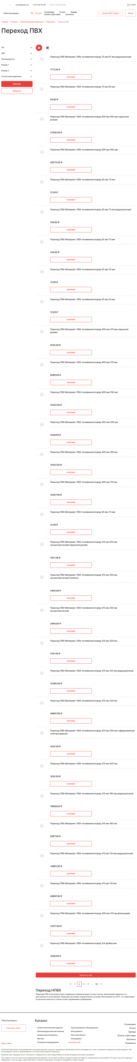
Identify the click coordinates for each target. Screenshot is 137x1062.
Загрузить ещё (85, 975)
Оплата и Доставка (52, 14)
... (92, 984)
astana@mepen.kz (22, 5)
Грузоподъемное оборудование (84, 1028)
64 (97, 984)
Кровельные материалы (47, 1035)
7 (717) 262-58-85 (39, 5)
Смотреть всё (74, 1042)
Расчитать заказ (13, 1028)
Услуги (62, 12)
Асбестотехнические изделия (50, 1028)
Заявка (130, 13)
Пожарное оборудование (48, 1042)
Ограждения (76, 1039)
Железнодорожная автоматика (50, 1031)
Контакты (70, 14)
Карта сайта (6, 1043)
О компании (49, 12)
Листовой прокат (78, 1035)
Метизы (40, 1039)
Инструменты (76, 1031)
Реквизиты (130, 1043)
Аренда (74, 12)
